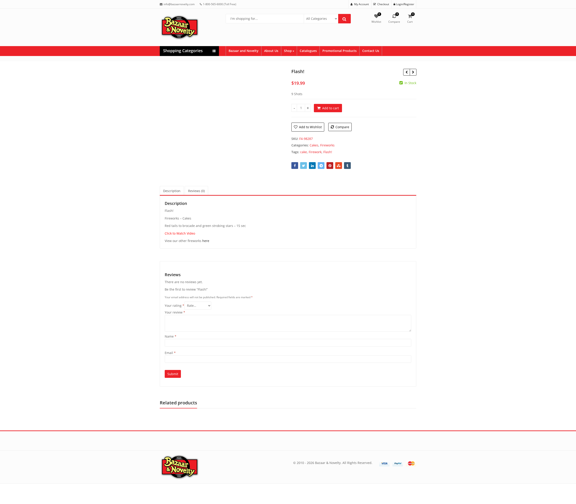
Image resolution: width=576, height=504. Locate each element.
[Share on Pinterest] (329, 165)
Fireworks (327, 145)
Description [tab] (171, 191)
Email (170, 353)
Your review (175, 312)
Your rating (174, 305)
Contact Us (370, 51)
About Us (271, 51)
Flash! (327, 152)
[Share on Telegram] (321, 165)
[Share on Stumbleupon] (338, 165)
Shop (288, 51)
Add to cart (330, 108)
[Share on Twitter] (303, 165)
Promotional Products (339, 51)
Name (170, 336)
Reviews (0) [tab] (196, 191)
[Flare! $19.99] (413, 72)
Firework (315, 152)
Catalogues (308, 51)
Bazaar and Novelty (244, 51)
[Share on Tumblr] (347, 165)
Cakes (314, 145)
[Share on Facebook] (294, 165)
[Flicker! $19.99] (406, 72)
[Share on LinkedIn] (312, 165)
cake (303, 152)
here (205, 241)
